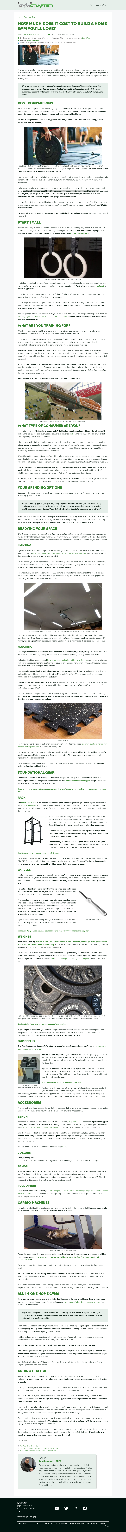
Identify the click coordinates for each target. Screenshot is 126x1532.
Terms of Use (92, 1523)
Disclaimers (48, 1523)
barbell (72, 434)
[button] (91, 5)
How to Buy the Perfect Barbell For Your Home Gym (38, 1450)
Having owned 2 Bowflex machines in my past (82, 1302)
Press (107, 1526)
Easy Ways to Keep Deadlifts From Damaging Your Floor (39, 1448)
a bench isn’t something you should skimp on (42, 1127)
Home (20, 17)
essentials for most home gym (77, 781)
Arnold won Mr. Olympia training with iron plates (70, 958)
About (39, 1523)
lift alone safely (30, 805)
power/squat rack (28, 803)
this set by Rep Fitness (79, 233)
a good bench (75, 1122)
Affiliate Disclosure (77, 1523)
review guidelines (33, 40)
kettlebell (100, 286)
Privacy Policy (61, 1523)
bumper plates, (42, 942)
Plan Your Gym (29, 17)
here (64, 1147)
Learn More (86, 38)
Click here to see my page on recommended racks (38, 853)
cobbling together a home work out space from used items (42, 317)
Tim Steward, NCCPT (32, 34)
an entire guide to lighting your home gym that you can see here (59, 553)
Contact (103, 1523)
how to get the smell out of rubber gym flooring (67, 660)
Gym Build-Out (36, 1446)
